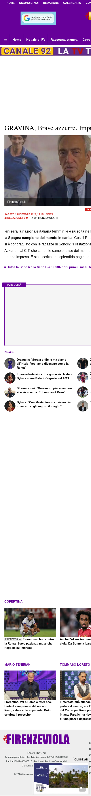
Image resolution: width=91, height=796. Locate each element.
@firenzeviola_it (46, 218)
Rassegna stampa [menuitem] (64, 39)
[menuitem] (5, 39)
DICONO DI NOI (28, 3)
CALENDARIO (72, 3)
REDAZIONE (51, 3)
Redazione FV (16, 218)
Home (11, 3)
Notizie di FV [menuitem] (35, 39)
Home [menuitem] (17, 39)
